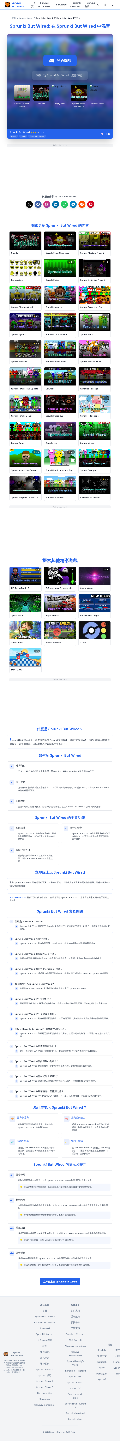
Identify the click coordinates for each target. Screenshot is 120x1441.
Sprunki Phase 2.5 (18, 897)
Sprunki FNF (75, 1376)
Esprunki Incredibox (44, 1322)
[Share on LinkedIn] (55, 204)
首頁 (33, 4)
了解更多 (75, 1328)
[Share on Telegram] (73, 204)
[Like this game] (102, 134)
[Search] (98, 5)
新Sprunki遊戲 (44, 1340)
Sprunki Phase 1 (75, 1382)
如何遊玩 (44, 1351)
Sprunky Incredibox (44, 1404)
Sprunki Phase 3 (44, 1387)
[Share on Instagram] (46, 204)
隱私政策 (75, 1316)
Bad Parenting (44, 1393)
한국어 (102, 1367)
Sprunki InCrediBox (44, 4)
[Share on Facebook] (38, 204)
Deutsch (102, 1361)
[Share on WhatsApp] (64, 204)
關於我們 (44, 1363)
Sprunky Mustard (75, 1413)
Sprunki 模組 (44, 1375)
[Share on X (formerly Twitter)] (29, 204)
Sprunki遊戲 (90, 4)
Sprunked (61, 4)
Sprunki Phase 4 (44, 1369)
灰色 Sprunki (75, 1340)
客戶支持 (75, 1310)
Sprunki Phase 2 (44, 1381)
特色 (44, 1346)
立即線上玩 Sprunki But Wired (60, 1281)
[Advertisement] (60, 167)
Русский (102, 1379)
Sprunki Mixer (75, 1419)
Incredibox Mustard (75, 1370)
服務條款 (75, 1322)
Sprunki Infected (75, 4)
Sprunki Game (25, 18)
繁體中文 (102, 1356)
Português (102, 1373)
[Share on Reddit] (81, 204)
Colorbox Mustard (75, 1334)
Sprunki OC (75, 1388)
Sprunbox (45, 1399)
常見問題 (44, 1357)
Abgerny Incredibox (75, 1346)
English (102, 1350)
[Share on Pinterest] (90, 204)
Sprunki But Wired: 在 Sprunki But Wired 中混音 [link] (58, 18)
